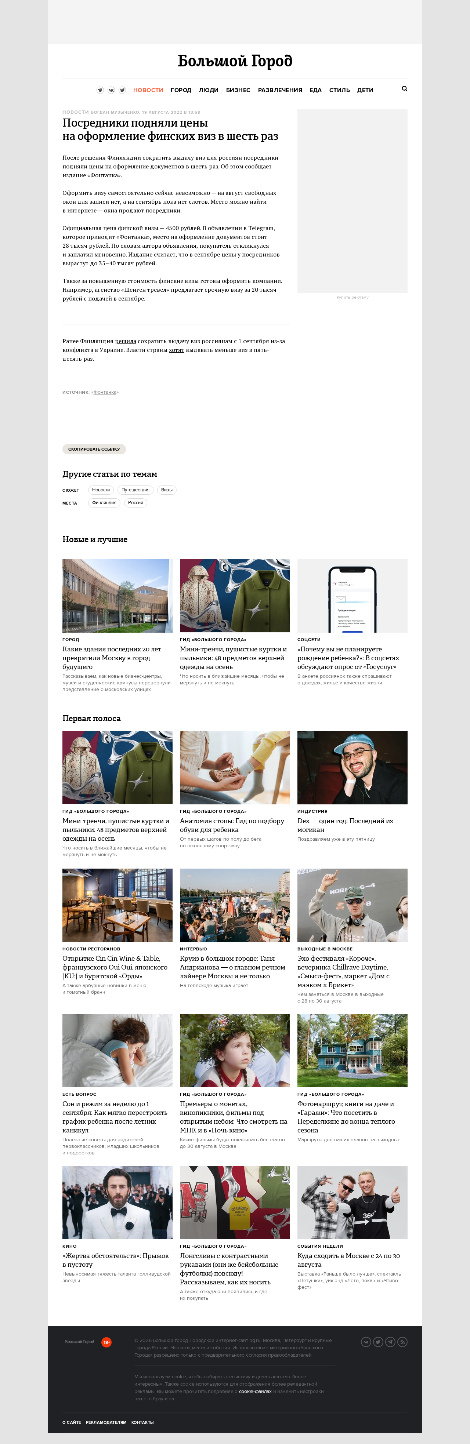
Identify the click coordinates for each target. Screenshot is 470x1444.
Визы (167, 490)
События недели (320, 1246)
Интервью (193, 949)
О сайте (71, 1422)
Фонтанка (105, 392)
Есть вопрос (79, 1094)
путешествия (135, 490)
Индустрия (312, 811)
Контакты (142, 1422)
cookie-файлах (255, 1391)
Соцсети (309, 640)
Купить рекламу (353, 297)
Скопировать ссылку (94, 449)
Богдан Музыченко (115, 112)
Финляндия (104, 503)
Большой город (79, 1343)
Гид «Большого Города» (213, 640)
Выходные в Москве (325, 949)
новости (101, 490)
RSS (407, 1341)
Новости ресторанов (91, 949)
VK (370, 1341)
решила (125, 341)
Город (70, 640)
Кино (69, 1246)
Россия (135, 503)
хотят (176, 350)
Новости (75, 112)
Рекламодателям (106, 1422)
